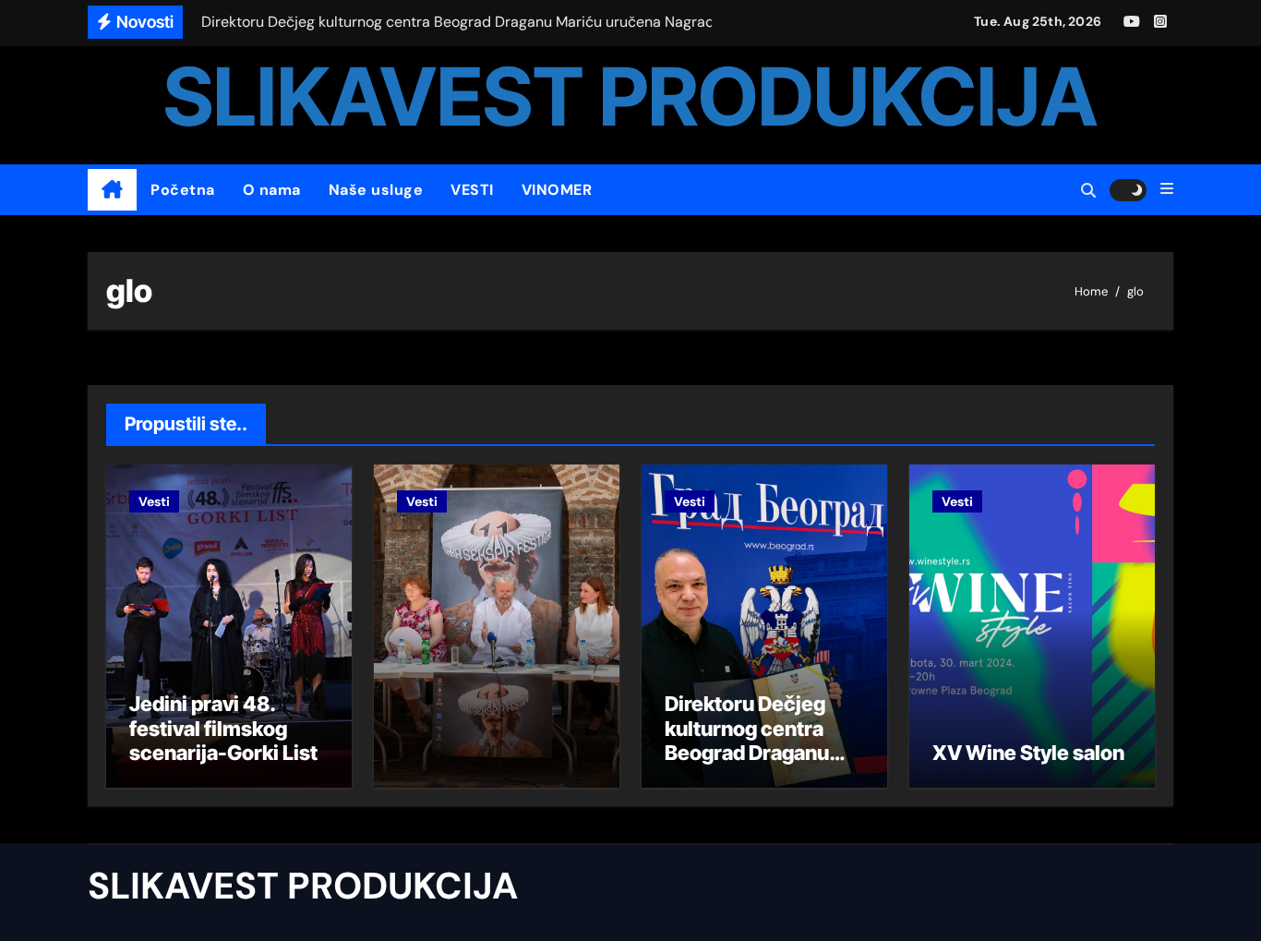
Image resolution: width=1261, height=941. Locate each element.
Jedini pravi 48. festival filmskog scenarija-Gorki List (223, 728)
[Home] (112, 190)
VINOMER (557, 189)
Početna (182, 189)
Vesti (154, 501)
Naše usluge (376, 189)
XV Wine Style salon (1028, 753)
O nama (272, 189)
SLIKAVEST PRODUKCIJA (630, 96)
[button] (1166, 189)
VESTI (472, 189)
